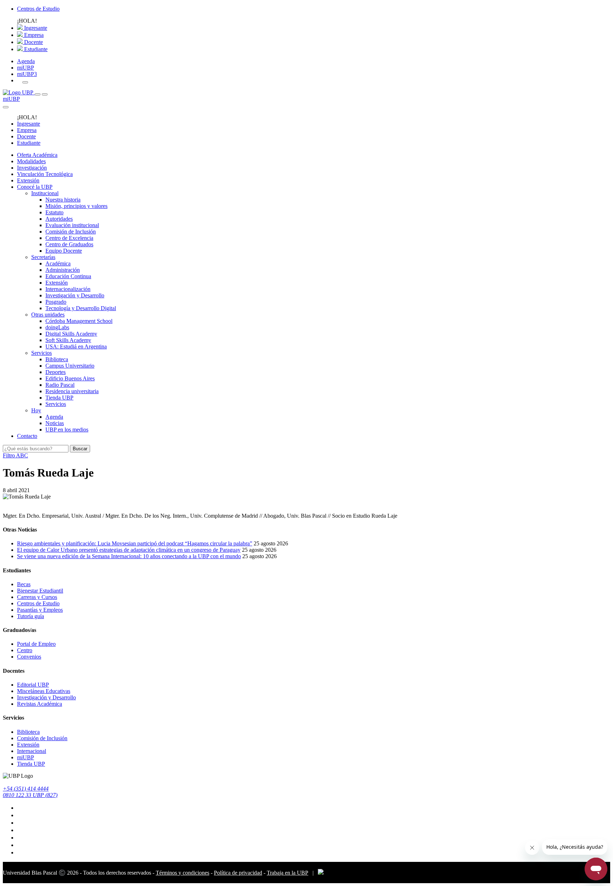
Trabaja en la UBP (287, 873)
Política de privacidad (238, 873)
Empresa (33, 35)
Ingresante (35, 28)
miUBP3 (27, 74)
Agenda (26, 61)
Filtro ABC (15, 455)
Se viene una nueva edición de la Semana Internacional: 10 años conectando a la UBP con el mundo (129, 556)
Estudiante (35, 49)
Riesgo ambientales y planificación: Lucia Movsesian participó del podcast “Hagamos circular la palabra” (134, 543)
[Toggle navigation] (37, 94)
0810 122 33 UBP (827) (30, 795)
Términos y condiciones (182, 873)
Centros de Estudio (38, 9)
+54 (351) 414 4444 (26, 789)
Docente (33, 42)
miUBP (25, 68)
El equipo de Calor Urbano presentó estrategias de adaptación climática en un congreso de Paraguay (129, 550)
